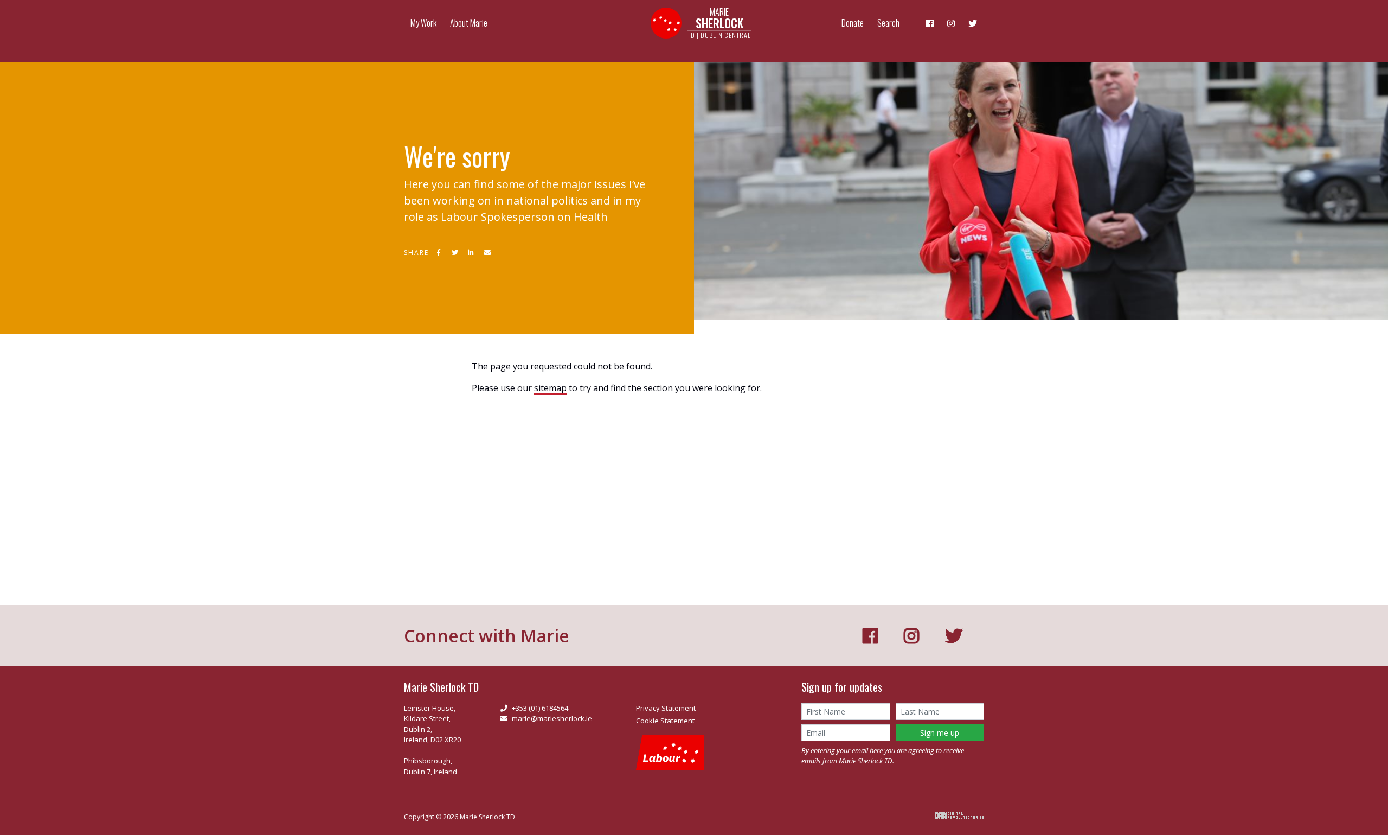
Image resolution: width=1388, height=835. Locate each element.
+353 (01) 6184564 (540, 708)
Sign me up (939, 733)
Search (888, 22)
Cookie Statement (665, 720)
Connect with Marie (486, 635)
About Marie (468, 22)
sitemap (550, 388)
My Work (423, 22)
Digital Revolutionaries (959, 815)
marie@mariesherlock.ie (552, 718)
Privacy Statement (666, 708)
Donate (852, 22)
